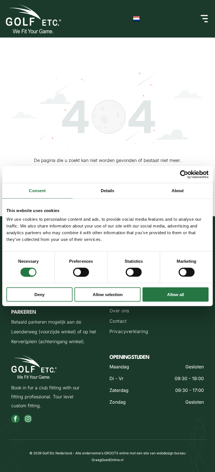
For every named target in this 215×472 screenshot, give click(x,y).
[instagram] (28, 419)
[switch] (81, 272)
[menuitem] (156, 311)
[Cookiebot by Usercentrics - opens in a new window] (184, 174)
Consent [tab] (37, 190)
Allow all (175, 294)
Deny (39, 294)
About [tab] (178, 190)
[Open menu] (204, 19)
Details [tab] (107, 190)
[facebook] (15, 419)
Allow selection (108, 294)
